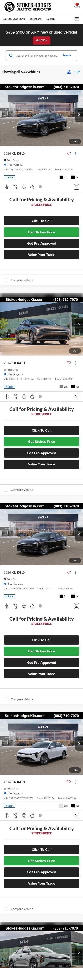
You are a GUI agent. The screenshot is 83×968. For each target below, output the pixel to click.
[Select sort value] (76, 71)
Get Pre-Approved (41, 243)
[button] (14, 19)
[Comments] (76, 187)
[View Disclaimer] (40, 187)
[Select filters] (69, 72)
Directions (36, 19)
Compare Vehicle (22, 280)
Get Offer (41, 40)
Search (67, 55)
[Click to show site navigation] (76, 19)
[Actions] (75, 153)
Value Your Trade (41, 254)
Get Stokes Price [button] (41, 232)
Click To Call (41, 220)
